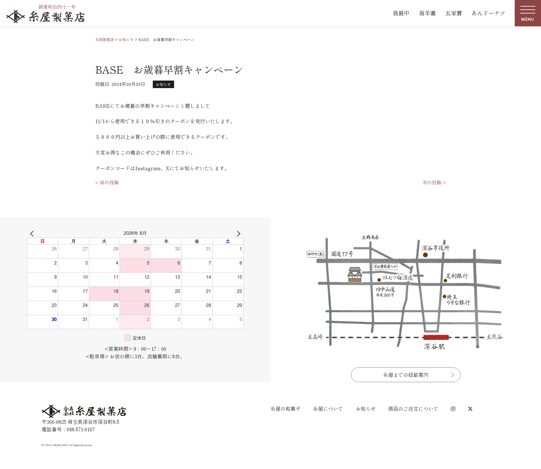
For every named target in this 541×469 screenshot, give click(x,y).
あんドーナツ (488, 13)
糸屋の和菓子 (285, 408)
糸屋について (328, 408)
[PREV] (33, 232)
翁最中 (401, 13)
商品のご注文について (413, 408)
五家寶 (453, 13)
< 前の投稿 (107, 182)
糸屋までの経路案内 (405, 374)
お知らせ (163, 84)
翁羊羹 (427, 13)
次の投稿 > (434, 182)
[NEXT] (238, 232)
